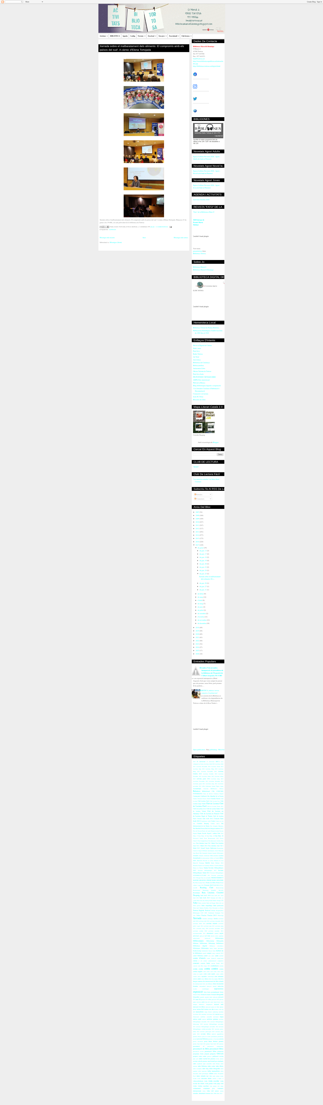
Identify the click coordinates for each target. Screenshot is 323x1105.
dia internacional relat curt (200, 984)
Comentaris (200, 499)
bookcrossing (197, 951)
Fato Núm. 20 (219, 836)
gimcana (215, 997)
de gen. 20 (203, 564)
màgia (221, 1017)
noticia (204, 1019)
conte (205, 974)
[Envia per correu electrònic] (101, 227)
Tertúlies (206, 908)
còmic (202, 979)
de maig (201, 603)
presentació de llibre (201, 1048)
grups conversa (197, 1002)
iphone (221, 1007)
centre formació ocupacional (215, 958)
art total (207, 936)
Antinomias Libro (199, 368)
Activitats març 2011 (211, 784)
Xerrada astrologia (208, 918)
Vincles (203, 915)
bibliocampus (198, 940)
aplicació (202, 936)
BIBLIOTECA (115, 36)
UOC (202, 913)
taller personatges (204, 1073)
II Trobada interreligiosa (208, 851)
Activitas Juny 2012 (199, 769)
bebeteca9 (207, 938)
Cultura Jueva (215, 823)
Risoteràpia (196, 893)
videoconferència (198, 1081)
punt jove (195, 1059)
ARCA (218, 761)
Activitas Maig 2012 (212, 769)
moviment (216, 1017)
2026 (198, 654)
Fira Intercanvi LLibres (214, 841)
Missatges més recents (107, 237)
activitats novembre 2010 (216, 928)
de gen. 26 (203, 583)
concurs (196, 963)
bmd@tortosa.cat (199, 59)
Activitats (103, 36)
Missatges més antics (181, 237)
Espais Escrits (202, 833)
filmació (195, 994)
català (216, 956)
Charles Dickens (197, 798)
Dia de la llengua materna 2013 (214, 828)
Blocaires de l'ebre (199, 399)
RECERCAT (217, 885)
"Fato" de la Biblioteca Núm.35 (203, 212)
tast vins (209, 1076)
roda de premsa (202, 1061)
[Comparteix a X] (105, 227)
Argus (221, 786)
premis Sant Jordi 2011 (199, 1044)
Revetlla (221, 890)
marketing (215, 1012)
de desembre (202, 623)
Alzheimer (208, 786)
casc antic (211, 956)
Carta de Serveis (208, 794)
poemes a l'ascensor (214, 1039)
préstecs (209, 1056)
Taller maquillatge (206, 905)
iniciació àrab (218, 1004)
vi (222, 1078)
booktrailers (205, 951)
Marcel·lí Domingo (198, 863)
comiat (205, 961)
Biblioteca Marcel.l (199, 267)
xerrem (208, 1093)
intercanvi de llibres (199, 1007)
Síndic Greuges (217, 900)
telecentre (204, 1078)
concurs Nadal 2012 (217, 963)
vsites (204, 1091)
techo (198, 1078)
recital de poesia (209, 1058)
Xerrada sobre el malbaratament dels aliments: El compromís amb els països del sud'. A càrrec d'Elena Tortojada (142, 48)
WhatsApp (220, 915)
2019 (198, 631)
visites (195, 1086)
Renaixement (196, 890)
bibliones (195, 943)
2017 (198, 545)
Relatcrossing (219, 888)
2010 (198, 522)
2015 (198, 538)
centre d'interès (199, 958)
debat (210, 979)
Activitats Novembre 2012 (200, 781)
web (212, 1091)
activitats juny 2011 (209, 926)
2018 (198, 627)
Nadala (206, 868)
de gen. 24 (203, 570)
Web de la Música (199, 383)
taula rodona (216, 1076)
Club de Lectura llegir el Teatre (208, 814)
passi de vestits (206, 1036)
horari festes (217, 1002)
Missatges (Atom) (116, 242)
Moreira (221, 865)
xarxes (217, 1091)
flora (199, 994)
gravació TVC (215, 999)
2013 (198, 532)
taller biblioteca (202, 1066)
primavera (220, 1051)
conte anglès (211, 974)
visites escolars (203, 1086)
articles (213, 936)
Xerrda (216, 918)
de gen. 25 (203, 573)
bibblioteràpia (219, 938)
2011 (198, 525)
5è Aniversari (201, 761)
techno (195, 1078)
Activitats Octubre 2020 (201, 199)
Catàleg (132, 36)
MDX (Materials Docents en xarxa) (203, 860)
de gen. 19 (203, 560)
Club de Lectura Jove (199, 809)
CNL (213, 791)
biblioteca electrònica (216, 946)
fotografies (196, 997)
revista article (219, 1059)
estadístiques (205, 989)
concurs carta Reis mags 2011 (201, 966)
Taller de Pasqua (211, 903)
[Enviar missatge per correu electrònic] (170, 227)
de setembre (202, 613)
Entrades (199, 494)
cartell (205, 956)
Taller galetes (197, 905)
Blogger (215, 442)
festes (221, 992)
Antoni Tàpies (216, 786)
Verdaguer (217, 913)
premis (221, 1041)
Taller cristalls (202, 903)
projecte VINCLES (216, 1054)
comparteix (220, 961)
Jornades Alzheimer (204, 855)
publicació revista (217, 1056)
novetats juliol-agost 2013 (207, 1031)
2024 (198, 647)
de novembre (202, 620)
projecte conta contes (199, 1056)
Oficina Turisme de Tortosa (202, 371)
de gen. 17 (203, 554)
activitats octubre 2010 (200, 931)
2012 (198, 528)
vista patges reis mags (216, 1086)
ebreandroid (202, 986)
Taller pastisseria (218, 905)
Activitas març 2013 (217, 779)
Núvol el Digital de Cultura (202, 345)
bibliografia (220, 941)
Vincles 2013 (212, 915)
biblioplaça (212, 943)
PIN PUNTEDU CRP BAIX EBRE (204, 377)
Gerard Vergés (205, 848)
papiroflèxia (220, 1034)
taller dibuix (219, 1066)
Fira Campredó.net (203, 841)
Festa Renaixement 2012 (211, 838)
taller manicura (202, 1071)
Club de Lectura (212, 803)
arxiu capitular (219, 936)
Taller (195, 902)
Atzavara (205, 789)
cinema (195, 961)
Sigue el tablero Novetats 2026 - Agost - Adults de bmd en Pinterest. (206, 157)
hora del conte (209, 1002)
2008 (198, 515)
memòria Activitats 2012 (208, 1014)
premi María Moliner (211, 1041)
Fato (219, 833)
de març (200, 597)
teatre (221, 1076)
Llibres (221, 858)
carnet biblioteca (198, 956)
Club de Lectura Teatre (213, 809)
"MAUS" (196, 467)
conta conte (198, 968)
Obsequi (198, 878)
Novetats (140, 36)
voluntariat (197, 1088)
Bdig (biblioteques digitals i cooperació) (207, 385)
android (216, 933)
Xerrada (112, 229)
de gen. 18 (203, 557)
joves (194, 1009)
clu (201, 961)
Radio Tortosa (198, 354)
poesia (221, 1039)
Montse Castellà (214, 865)
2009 (198, 518)
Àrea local (151, 36)
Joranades (204, 853)
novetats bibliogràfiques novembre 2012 (207, 1027)
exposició (198, 991)
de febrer (201, 594)
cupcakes (204, 976)
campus (209, 953)
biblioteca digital (200, 946)
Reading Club (206, 887)
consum (221, 966)
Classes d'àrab (206, 798)
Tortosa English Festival (201, 910)
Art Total (196, 357)
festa (205, 992)
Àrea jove (161, 36)
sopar (204, 1064)
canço (213, 953)
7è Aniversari (210, 761)
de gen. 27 (203, 586)
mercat (217, 1014)
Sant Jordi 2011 (215, 895)
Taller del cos (219, 903)
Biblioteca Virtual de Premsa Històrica (206, 327)
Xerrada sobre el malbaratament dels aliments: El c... (210, 577)
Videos (198, 915)
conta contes (211, 968)
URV (205, 913)
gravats (221, 999)
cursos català (197, 979)
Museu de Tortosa (198, 868)
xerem (221, 1091)
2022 (198, 640)
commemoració (212, 961)
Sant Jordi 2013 (205, 898)
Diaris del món (206, 831)
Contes (213, 821)
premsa (221, 1044)
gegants (202, 997)
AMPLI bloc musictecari (201, 380)
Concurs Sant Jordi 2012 (205, 818)
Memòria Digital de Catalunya (201, 865)
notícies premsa (212, 1019)
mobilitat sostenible (206, 1017)
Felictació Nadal (198, 838)
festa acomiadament (213, 992)
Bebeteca (196, 791)
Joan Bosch (196, 853)
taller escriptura (197, 1068)
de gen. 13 (203, 550)
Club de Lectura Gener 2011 (215, 806)
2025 (198, 650)
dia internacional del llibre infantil (213, 981)
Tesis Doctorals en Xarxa (216, 908)
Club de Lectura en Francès (209, 813)
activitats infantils (211, 923)
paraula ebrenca (197, 1036)
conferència (215, 966)
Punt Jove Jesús (198, 374)
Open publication (199, 749)
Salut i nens (197, 348)
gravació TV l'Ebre (206, 999)
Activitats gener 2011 (199, 784)
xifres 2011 (219, 1093)
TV (222, 900)
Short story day (201, 900)
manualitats (200, 1012)
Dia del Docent (197, 831)
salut (194, 1064)
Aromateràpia (197, 789)
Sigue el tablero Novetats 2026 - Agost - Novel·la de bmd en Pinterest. (206, 172)
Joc (201, 853)
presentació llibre (216, 1048)
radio (201, 1058)
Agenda (125, 36)
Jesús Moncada (219, 851)
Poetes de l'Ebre (211, 883)
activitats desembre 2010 (216, 921)
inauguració (209, 1004)
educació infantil (212, 986)
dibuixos (210, 984)
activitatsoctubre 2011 (199, 933)
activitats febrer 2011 (199, 923)
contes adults (219, 974)
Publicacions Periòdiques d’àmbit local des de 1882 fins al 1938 (207, 331)
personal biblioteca (202, 1039)
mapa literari (208, 1012)
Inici (144, 237)
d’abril (200, 600)
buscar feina (212, 951)
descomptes (215, 979)
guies (203, 1002)
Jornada (210, 853)
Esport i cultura (212, 833)
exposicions (218, 988)
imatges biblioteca (198, 1004)
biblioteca (219, 943)
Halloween (213, 848)
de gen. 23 (203, 567)
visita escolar (213, 1081)
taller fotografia (214, 1068)
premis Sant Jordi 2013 (212, 1044)
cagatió (204, 953)
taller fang (205, 1068)
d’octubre (201, 617)
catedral (221, 956)
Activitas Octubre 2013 (210, 774)
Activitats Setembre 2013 (216, 781)
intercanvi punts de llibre (212, 1007)
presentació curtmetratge (215, 1046)
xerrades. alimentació (199, 1093)
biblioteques (196, 948)
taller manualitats (214, 1071)
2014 (198, 535)
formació (214, 994)
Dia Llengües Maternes (216, 826)
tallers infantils (201, 1076)
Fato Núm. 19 (210, 836)
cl (198, 961)
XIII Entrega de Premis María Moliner (198, 222)
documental (220, 984)
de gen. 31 (203, 590)
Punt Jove (196, 351)
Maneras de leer (218, 860)
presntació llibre (210, 1051)
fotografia (220, 994)
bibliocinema (210, 941)
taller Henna (216, 1064)
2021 (198, 637)
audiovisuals (196, 938)
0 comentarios (162, 227)
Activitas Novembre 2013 (209, 771)
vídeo (208, 1091)
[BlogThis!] (103, 227)
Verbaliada (211, 913)
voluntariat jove (209, 1088)
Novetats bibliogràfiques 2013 (207, 870)
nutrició (214, 1034)
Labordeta (215, 855)
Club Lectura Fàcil (203, 801)
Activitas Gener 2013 (217, 766)
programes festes (198, 1054)
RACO (212, 885)
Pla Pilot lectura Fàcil (199, 883)
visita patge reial (218, 1083)
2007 (198, 512)
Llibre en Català (214, 858)
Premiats (206, 885)
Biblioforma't (206, 791)
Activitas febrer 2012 (208, 776)
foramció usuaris (206, 994)
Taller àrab (196, 908)
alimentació (210, 933)
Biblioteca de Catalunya (201, 362)
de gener (201, 548)
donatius (195, 986)
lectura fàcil (200, 1009)
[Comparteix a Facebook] (108, 227)
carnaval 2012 (219, 953)
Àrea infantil (173, 36)
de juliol (201, 610)
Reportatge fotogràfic (209, 890)
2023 (198, 644)
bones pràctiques (218, 948)
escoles (195, 989)
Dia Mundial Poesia (199, 828)
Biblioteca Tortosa (199, 253)
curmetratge (211, 976)
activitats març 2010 (202, 928)
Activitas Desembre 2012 (203, 766)
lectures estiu (217, 1009)
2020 (198, 634)
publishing (213, 749)
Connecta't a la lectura (200, 394)
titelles (210, 1078)
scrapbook (199, 1064)
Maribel (207, 863)
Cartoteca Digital (218, 794)
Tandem (201, 908)
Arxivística (197, 360)
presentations (197, 251)
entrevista (220, 986)
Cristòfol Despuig (203, 823)
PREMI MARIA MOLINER (215, 880)
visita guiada (209, 1083)
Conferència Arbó (205, 821)
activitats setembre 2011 (215, 931)
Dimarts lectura (215, 831)
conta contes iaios (208, 971)
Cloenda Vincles (215, 798)
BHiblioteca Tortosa (217, 789)
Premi (218, 883)
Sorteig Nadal (208, 900)
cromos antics (197, 976)
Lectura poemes (205, 858)
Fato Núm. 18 (202, 836)
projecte (207, 1054)
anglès (221, 933)
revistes (195, 1061)
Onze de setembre (206, 878)
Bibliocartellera (198, 365)
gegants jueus (208, 997)
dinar (214, 984)
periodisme (214, 1036)
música (195, 1019)
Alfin (203, 786)
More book (222, 749)
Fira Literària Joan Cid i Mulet (205, 843)
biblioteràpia (205, 948)
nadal (199, 1019)
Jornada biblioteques (217, 853)
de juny (200, 607)
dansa (206, 979)
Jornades (195, 855)
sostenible (209, 1064)
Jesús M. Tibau (198, 397)
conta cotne (216, 971)
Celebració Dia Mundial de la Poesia (211, 796)
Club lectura (185, 36)
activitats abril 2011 (204, 921)
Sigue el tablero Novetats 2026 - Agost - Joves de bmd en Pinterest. (206, 186)
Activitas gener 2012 (203, 779)
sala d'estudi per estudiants (215, 1061)
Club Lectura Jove (215, 801)
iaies (222, 1002)
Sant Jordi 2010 (205, 895)
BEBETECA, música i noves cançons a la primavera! (209, 691)
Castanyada (196, 796)
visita (205, 1081)
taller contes (211, 1066)
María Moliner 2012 (217, 863)
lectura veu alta (209, 1009)
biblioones (203, 943)
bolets (211, 948)
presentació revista (198, 1051)
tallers (211, 1073)
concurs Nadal (205, 963)
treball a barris (217, 1078)
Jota (211, 855)
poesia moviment (198, 1041)
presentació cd (198, 1046)
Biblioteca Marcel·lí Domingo (203, 270)
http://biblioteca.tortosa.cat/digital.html (206, 66)
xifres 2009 (213, 1093)
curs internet (218, 976)
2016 (198, 541)
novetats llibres (206, 1034)
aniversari (196, 936)
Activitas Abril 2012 (209, 764)
